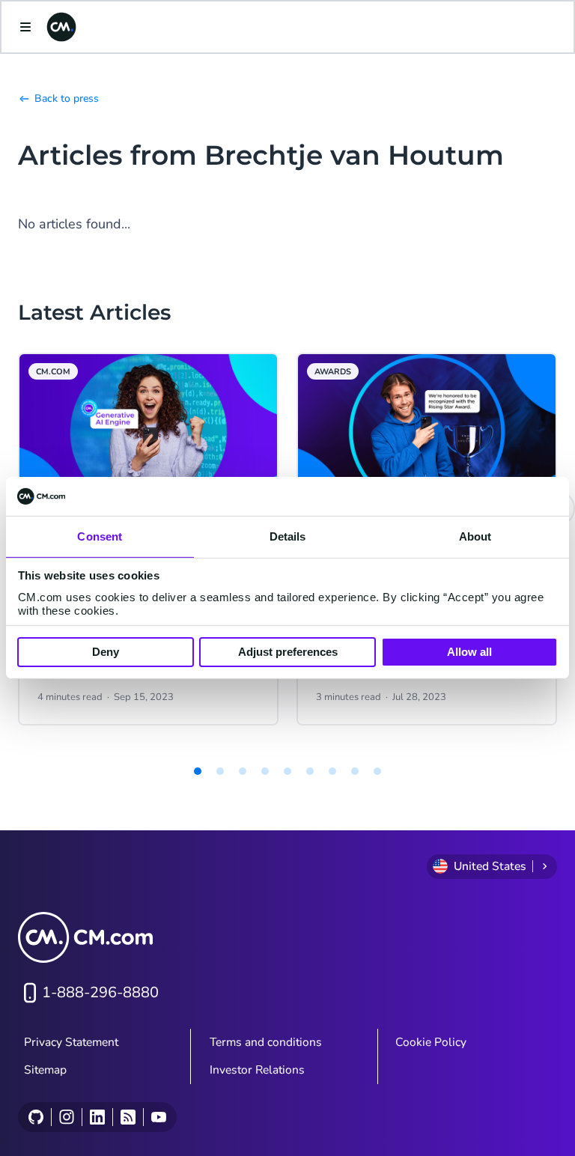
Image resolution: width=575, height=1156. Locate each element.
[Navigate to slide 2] (220, 771)
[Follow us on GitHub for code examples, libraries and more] (36, 1117)
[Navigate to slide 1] (197, 771)
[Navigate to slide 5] (287, 771)
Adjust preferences (288, 651)
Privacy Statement (71, 1042)
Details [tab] (288, 536)
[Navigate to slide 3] (242, 771)
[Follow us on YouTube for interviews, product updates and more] (158, 1117)
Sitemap (45, 1070)
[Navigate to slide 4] (265, 771)
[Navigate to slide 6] (310, 771)
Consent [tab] (99, 536)
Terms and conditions (266, 1042)
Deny (105, 651)
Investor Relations (257, 1070)
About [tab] (475, 536)
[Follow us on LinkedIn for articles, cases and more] (97, 1117)
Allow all (469, 651)
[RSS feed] (127, 1117)
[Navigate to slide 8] (355, 771)
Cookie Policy (430, 1042)
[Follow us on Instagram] (66, 1117)
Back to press (66, 98)
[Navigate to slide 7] (332, 771)
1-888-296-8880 (100, 992)
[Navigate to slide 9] (377, 771)
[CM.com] (61, 27)
